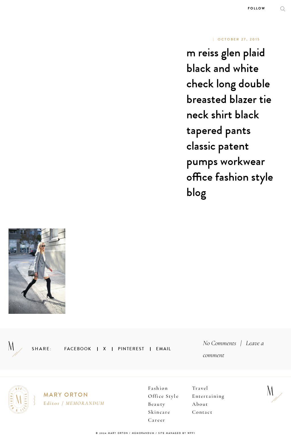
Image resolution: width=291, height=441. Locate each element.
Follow (256, 8)
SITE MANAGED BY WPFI (176, 433)
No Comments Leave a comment (233, 349)
